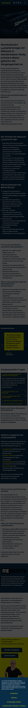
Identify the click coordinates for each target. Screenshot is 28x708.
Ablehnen (14, 697)
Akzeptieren (14, 693)
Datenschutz (15, 705)
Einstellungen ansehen (14, 702)
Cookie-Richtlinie (6, 705)
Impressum (23, 705)
